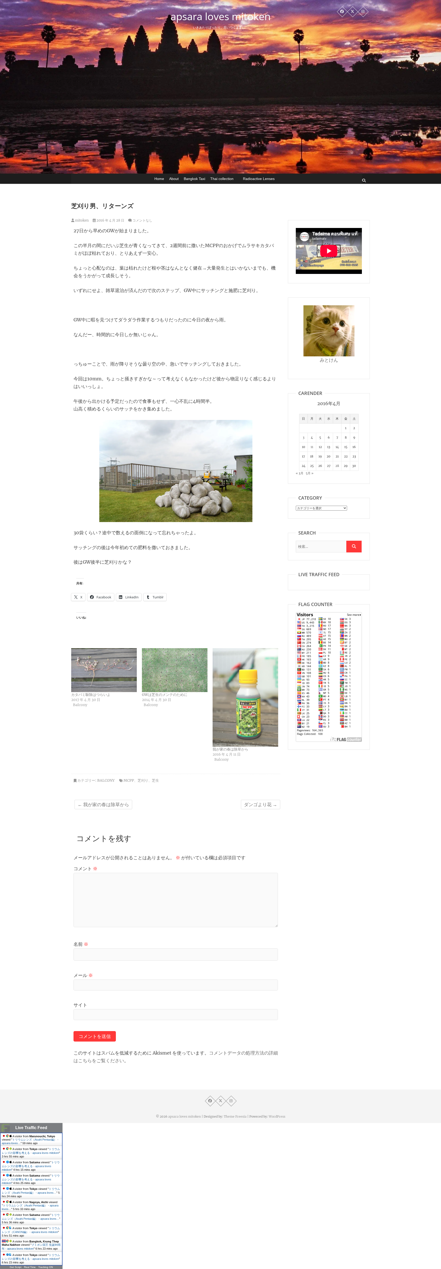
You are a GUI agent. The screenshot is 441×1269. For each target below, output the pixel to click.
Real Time (30, 1267)
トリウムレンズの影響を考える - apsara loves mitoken (31, 1166)
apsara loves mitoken (220, 16)
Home (159, 179)
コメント (85, 869)
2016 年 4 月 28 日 (110, 220)
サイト (80, 1005)
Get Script (15, 1267)
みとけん (329, 360)
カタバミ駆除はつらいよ (91, 694)
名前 (81, 944)
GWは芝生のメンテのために (164, 694)
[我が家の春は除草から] (245, 697)
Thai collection (222, 179)
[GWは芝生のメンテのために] (174, 670)
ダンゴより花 (260, 804)
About (174, 179)
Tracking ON (45, 1267)
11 (312, 447)
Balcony (106, 780)
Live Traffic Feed (31, 1128)
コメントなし (142, 220)
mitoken (81, 220)
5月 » (309, 473)
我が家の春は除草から (230, 749)
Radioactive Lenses (259, 179)
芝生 (155, 780)
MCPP (129, 780)
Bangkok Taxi (194, 179)
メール (83, 975)
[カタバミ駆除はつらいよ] (104, 670)
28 (337, 466)
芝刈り (143, 780)
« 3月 (299, 473)
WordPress (277, 1116)
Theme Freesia (235, 1116)
